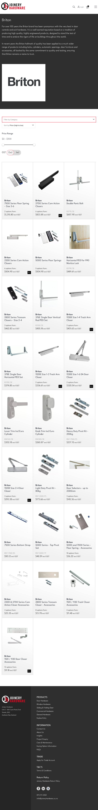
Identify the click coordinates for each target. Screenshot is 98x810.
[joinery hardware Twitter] (48, 789)
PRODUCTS (42, 697)
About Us (40, 732)
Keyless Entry (41, 718)
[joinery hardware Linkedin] (43, 789)
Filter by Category (10, 120)
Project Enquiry (42, 739)
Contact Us (41, 729)
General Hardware (43, 715)
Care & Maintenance (44, 743)
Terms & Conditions (44, 771)
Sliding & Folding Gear (45, 708)
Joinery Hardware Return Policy (48, 781)
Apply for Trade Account (46, 760)
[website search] (74, 7)
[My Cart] (87, 7)
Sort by (13, 125)
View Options (17, 179)
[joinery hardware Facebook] (38, 789)
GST (4, 152)
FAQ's (39, 750)
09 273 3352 (42, 795)
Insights (39, 736)
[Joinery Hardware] (13, 6)
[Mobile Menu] (95, 7)
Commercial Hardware (45, 711)
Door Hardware (42, 701)
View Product (80, 179)
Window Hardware (43, 704)
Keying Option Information (46, 746)
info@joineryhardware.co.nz (47, 799)
